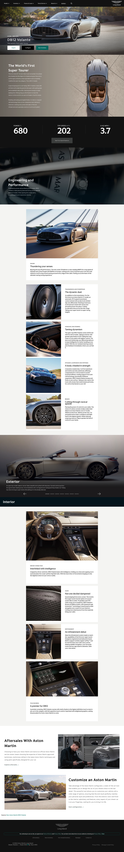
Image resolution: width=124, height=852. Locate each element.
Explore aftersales (11, 764)
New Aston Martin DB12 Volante (16, 815)
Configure (28, 48)
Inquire (14, 48)
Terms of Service (47, 834)
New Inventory (42, 48)
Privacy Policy (96, 844)
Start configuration (75, 807)
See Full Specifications (62, 140)
